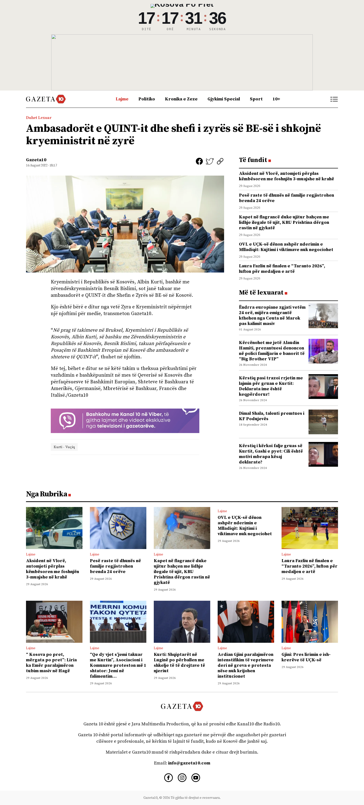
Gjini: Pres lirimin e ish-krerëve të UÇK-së (306, 657)
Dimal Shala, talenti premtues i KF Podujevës (271, 416)
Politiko (146, 99)
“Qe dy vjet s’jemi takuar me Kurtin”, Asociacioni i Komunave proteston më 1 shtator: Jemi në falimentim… (118, 665)
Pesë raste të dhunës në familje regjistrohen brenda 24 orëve (286, 198)
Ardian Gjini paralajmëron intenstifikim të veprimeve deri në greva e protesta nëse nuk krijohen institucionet (246, 665)
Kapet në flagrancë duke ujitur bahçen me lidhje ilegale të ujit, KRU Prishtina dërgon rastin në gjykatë (284, 222)
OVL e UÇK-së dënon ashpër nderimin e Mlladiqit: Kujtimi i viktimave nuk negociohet (286, 247)
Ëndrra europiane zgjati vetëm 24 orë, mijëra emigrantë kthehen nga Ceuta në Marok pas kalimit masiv (272, 315)
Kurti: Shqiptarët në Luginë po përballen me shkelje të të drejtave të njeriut (179, 663)
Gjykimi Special (224, 99)
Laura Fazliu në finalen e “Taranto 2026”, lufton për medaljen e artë (282, 268)
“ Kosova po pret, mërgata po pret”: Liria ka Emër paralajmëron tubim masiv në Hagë (51, 663)
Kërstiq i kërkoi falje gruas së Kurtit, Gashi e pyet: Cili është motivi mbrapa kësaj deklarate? (271, 454)
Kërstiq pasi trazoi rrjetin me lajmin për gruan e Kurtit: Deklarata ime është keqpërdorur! (271, 386)
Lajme (122, 99)
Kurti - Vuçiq (64, 447)
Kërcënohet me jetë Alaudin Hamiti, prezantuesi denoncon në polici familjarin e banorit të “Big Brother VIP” (272, 351)
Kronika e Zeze (181, 99)
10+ (276, 99)
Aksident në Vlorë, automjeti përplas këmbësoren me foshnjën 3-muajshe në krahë (286, 176)
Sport (256, 99)
